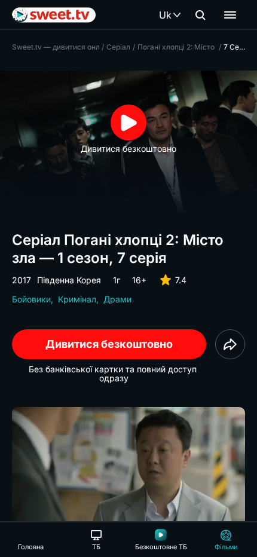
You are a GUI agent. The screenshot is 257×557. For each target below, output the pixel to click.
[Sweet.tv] (54, 15)
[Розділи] (230, 15)
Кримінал (77, 299)
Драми (117, 299)
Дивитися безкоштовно (109, 344)
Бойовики (31, 299)
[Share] (230, 344)
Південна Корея (69, 280)
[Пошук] (200, 15)
